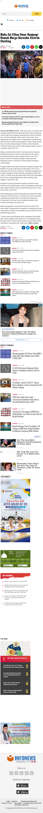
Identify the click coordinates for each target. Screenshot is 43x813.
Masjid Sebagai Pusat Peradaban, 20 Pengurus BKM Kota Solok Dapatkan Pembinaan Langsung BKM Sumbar (25, 293)
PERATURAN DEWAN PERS (29, 801)
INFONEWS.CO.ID (21, 808)
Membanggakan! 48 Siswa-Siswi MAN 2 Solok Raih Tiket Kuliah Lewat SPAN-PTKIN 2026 (25, 240)
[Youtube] (32, 773)
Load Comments (5, 477)
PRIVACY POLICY (7, 803)
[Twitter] (21, 773)
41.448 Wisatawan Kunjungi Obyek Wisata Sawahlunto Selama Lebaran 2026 (26, 251)
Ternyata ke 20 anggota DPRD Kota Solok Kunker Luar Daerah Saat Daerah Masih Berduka (26, 282)
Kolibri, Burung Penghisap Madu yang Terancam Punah (12, 691)
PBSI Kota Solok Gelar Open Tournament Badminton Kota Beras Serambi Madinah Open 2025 (25, 272)
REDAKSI (14, 801)
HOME (8, 801)
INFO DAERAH (3, 48)
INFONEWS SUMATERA (21, 805)
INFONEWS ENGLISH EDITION (32, 803)
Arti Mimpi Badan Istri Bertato (17, 658)
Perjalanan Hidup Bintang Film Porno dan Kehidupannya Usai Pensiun (12, 675)
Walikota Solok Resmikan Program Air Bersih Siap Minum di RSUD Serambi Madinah (16, 586)
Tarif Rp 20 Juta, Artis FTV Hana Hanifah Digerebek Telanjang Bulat (13, 666)
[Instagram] (16, 773)
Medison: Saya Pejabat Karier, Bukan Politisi (15, 581)
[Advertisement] (15, 92)
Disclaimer (18, 803)
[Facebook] (11, 773)
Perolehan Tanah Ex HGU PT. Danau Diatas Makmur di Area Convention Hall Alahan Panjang (25, 261)
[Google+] (26, 773)
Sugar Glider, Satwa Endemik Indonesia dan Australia (11, 683)
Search (37, 14)
